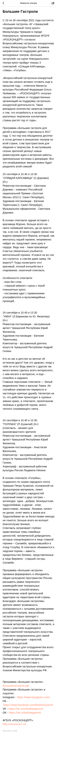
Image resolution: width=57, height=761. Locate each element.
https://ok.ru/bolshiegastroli (25, 712)
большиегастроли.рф (16, 685)
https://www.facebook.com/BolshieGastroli (28, 704)
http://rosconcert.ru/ (14, 724)
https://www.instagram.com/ (33, 697)
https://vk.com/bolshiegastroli (26, 708)
